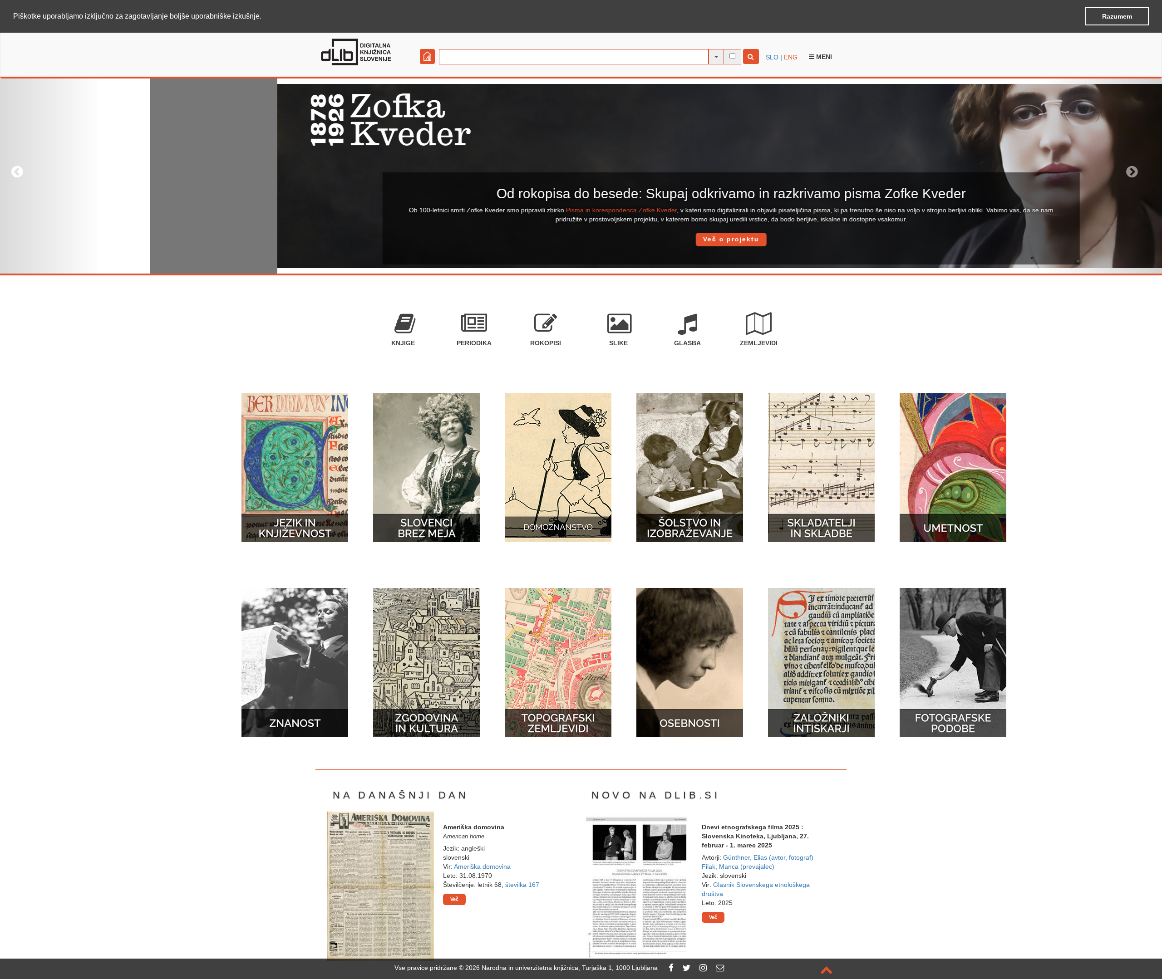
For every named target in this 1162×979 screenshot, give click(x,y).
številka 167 (522, 884)
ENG (791, 57)
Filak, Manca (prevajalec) (738, 866)
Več (454, 899)
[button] (264, 16)
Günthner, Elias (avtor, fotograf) (768, 857)
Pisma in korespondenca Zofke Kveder (471, 210)
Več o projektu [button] (581, 239)
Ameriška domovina (482, 866)
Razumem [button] (1117, 16)
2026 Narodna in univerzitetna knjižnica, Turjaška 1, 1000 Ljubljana (561, 967)
